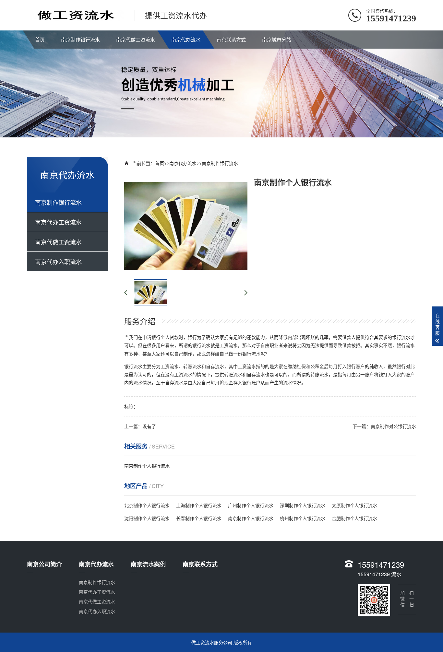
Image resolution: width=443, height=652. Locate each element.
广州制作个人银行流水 (250, 505)
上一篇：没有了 (140, 426)
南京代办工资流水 (58, 222)
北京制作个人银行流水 (147, 505)
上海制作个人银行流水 (199, 505)
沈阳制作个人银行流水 (147, 518)
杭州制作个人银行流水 (302, 518)
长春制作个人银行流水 (199, 518)
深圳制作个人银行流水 (302, 505)
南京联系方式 (231, 39)
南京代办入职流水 (58, 261)
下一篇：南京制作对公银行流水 (384, 426)
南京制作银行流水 (80, 39)
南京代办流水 (185, 39)
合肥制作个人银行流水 (354, 518)
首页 (40, 39)
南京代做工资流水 (135, 39)
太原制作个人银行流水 (354, 505)
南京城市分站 (276, 39)
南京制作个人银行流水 (147, 465)
